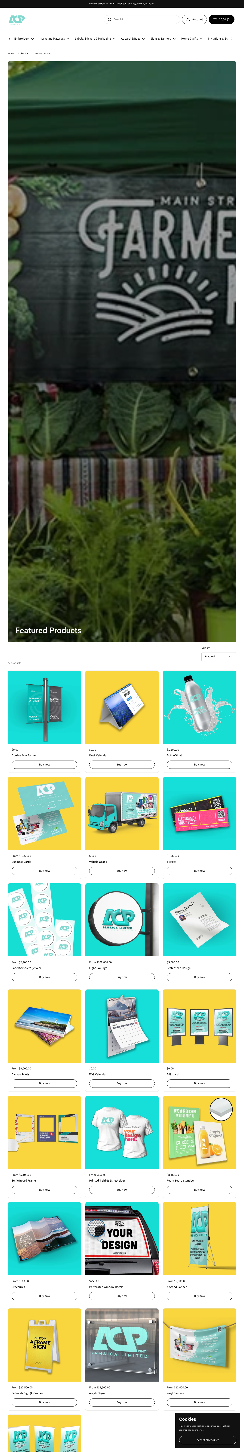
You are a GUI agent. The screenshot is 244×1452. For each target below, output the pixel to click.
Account (197, 19)
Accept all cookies (208, 1440)
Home (11, 53)
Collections (24, 53)
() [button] (225, 20)
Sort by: (205, 648)
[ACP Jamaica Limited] (16, 19)
